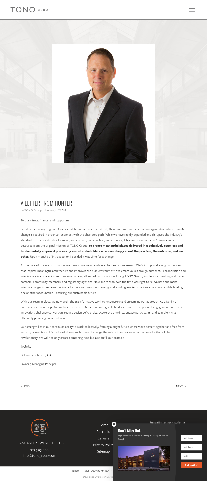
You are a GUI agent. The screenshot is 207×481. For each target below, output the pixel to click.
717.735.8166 (39, 450)
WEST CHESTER (52, 442)
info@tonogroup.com (39, 455)
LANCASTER (27, 442)
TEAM (62, 210)
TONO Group (33, 210)
